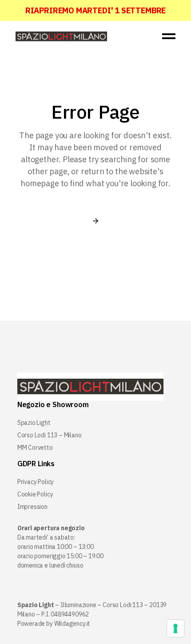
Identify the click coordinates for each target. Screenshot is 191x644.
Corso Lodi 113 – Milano (49, 435)
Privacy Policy (35, 482)
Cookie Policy (35, 494)
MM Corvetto (35, 448)
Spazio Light (34, 423)
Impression (32, 507)
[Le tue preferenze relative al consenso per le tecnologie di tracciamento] (175, 628)
